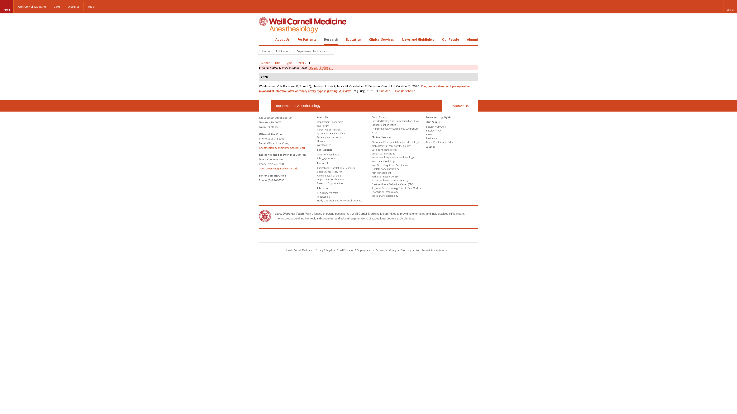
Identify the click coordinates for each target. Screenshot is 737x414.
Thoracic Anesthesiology (385, 192)
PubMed (384, 91)
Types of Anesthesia (328, 154)
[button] (730, 6)
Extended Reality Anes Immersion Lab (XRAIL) (396, 121)
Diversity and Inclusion (329, 137)
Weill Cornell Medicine (31, 6)
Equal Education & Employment (354, 250)
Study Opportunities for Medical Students (339, 200)
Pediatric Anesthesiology (385, 176)
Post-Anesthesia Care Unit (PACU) (390, 180)
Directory (406, 250)
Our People (450, 39)
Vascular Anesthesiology (385, 195)
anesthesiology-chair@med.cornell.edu (282, 148)
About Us (282, 39)
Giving (392, 250)
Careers (380, 250)
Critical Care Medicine (383, 153)
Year (301, 63)
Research (331, 39)
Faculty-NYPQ (433, 130)
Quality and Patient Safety (331, 133)
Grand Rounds (379, 117)
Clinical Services (381, 39)
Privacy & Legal (324, 250)
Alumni (472, 39)
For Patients (306, 39)
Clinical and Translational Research (336, 168)
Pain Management (381, 172)
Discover (73, 6)
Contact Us (460, 106)
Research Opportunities (330, 183)
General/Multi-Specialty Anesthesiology (393, 157)
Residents (431, 138)
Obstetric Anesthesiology (385, 169)
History (321, 141)
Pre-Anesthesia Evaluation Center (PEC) (392, 184)
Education (353, 39)
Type (288, 63)
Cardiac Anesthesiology (384, 149)
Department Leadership (330, 122)
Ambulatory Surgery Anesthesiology (391, 146)
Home (263, 39)
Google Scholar (405, 91)
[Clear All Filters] (320, 67)
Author (265, 63)
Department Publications (330, 179)
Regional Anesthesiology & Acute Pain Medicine (397, 188)
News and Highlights (418, 39)
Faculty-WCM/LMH (436, 126)
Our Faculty (323, 125)
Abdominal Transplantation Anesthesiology (395, 142)
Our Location (265, 106)
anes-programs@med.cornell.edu (278, 168)
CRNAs (430, 134)
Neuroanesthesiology (383, 161)
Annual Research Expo (329, 175)
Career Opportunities (328, 129)
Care (57, 6)
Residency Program (327, 193)
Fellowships (323, 196)
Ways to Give (324, 145)
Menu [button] (7, 10)
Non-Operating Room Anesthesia (390, 165)
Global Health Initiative (384, 125)
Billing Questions (326, 158)
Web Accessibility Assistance (431, 250)
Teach (91, 6)
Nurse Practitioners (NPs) (439, 142)
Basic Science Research (329, 171)
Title (277, 63)
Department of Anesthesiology (297, 106)
